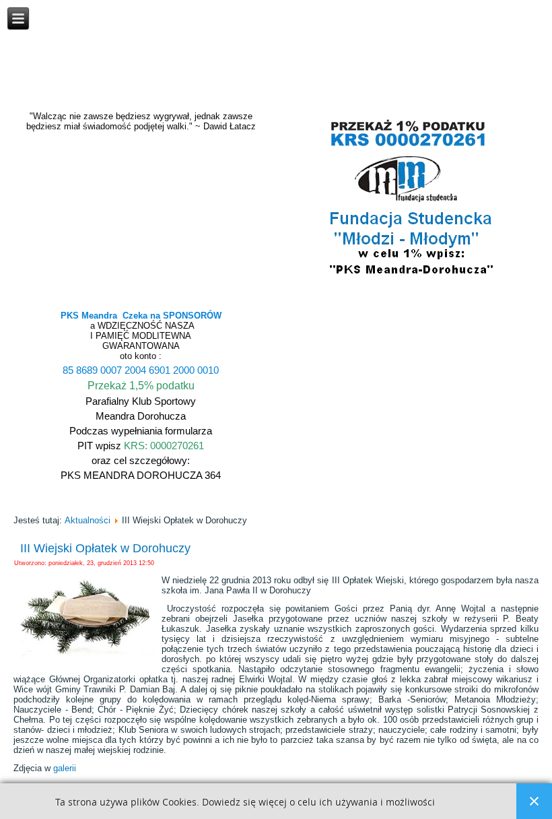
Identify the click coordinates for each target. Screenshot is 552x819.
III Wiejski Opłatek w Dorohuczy (105, 548)
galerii (64, 768)
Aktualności (87, 520)
